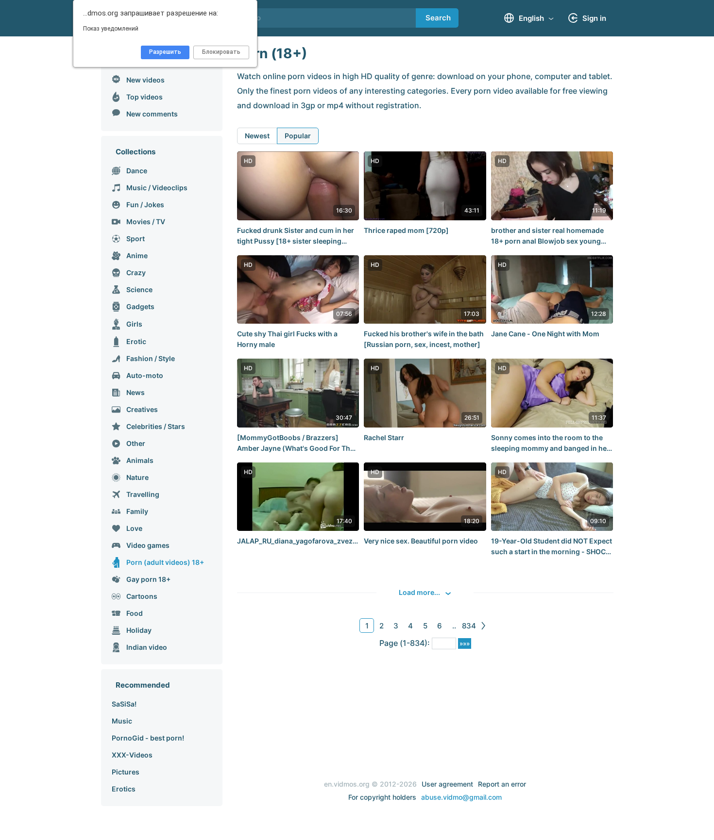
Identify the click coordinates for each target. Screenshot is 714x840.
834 (469, 625)
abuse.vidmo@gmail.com (461, 797)
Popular (298, 136)
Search (438, 17)
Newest (257, 136)
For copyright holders (382, 797)
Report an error (502, 784)
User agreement (447, 784)
